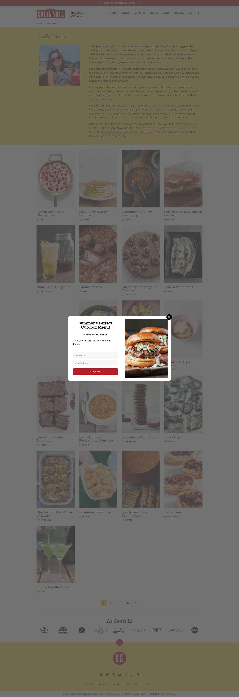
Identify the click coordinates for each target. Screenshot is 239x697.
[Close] (169, 317)
